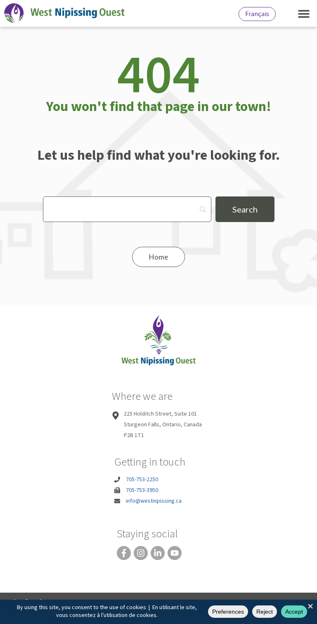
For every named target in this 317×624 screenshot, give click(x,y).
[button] (303, 13)
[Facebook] (124, 553)
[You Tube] (175, 553)
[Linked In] (158, 553)
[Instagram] (141, 553)
